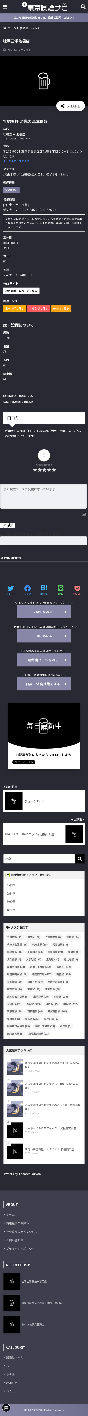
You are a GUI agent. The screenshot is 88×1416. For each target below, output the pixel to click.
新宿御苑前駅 (17, 974)
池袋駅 (17, 402)
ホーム (10, 1214)
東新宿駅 (53, 989)
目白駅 (52, 1004)
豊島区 (29, 402)
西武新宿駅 (57, 1011)
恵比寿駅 (71, 959)
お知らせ (12, 1383)
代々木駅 (40, 944)
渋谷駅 (11, 893)
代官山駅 (60, 944)
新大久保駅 (16, 966)
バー (9, 1366)
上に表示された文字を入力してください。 (31, 533)
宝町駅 (52, 959)
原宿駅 (73, 952)
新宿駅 (11, 885)
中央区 (33, 937)
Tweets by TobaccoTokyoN (22, 1173)
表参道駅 (15, 1011)
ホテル (10, 1374)
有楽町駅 (15, 989)
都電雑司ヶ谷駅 (18, 1026)
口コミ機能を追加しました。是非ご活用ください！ (44, 17)
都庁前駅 (52, 1018)
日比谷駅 (35, 981)
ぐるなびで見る (38, 308)
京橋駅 (73, 937)
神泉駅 (70, 1004)
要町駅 (13, 1018)
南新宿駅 (55, 952)
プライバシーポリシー (20, 1248)
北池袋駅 (15, 952)
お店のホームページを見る (21, 291)
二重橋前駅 (53, 937)
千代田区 (35, 952)
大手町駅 (33, 959)
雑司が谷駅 (15, 1033)
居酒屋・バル (25, 396)
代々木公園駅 (17, 944)
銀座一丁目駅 (45, 1026)
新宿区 (63, 966)
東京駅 (11, 910)
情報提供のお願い (17, 1223)
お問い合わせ (14, 1240)
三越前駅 (15, 937)
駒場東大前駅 (38, 1033)
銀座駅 (65, 1026)
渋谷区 (14, 1004)
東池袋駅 (41, 996)
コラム (10, 1391)
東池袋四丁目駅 (17, 996)
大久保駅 (14, 959)
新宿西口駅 (42, 974)
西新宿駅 (35, 1011)
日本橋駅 (15, 981)
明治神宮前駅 (58, 981)
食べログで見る (14, 308)
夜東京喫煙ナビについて (22, 1232)
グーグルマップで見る (16, 161)
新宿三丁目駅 (41, 966)
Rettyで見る (61, 308)
